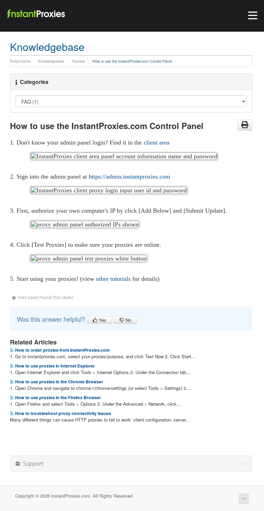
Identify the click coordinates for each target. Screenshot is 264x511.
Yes (101, 320)
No (127, 320)
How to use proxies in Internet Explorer (54, 366)
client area (156, 142)
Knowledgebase (51, 61)
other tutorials (113, 278)
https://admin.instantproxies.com (129, 176)
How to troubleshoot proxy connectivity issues (62, 413)
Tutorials (78, 61)
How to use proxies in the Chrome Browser (58, 382)
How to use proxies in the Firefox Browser (57, 397)
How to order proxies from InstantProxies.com (62, 350)
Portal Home (20, 61)
